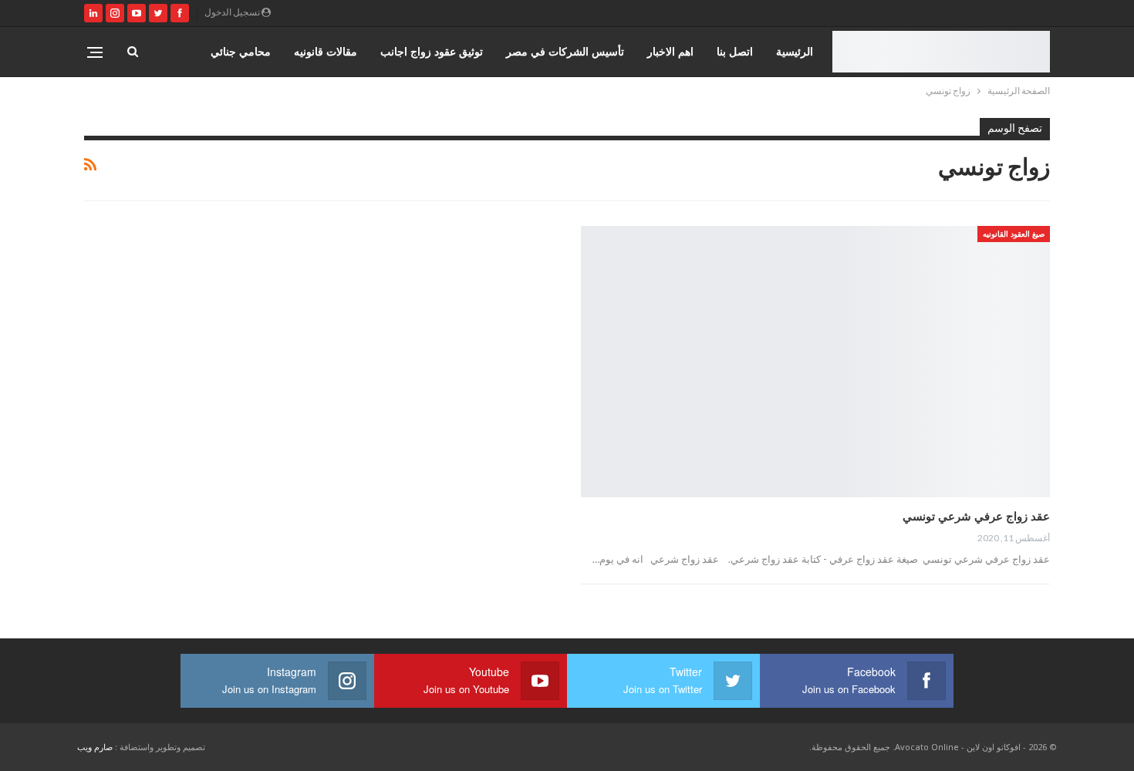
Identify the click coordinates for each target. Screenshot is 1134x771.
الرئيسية (794, 51)
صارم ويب (95, 746)
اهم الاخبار (670, 51)
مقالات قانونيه (325, 51)
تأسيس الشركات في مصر (565, 51)
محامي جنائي (241, 51)
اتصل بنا (735, 51)
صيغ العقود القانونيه (1014, 233)
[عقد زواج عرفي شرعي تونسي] (815, 362)
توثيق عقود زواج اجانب (431, 51)
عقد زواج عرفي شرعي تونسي (976, 516)
